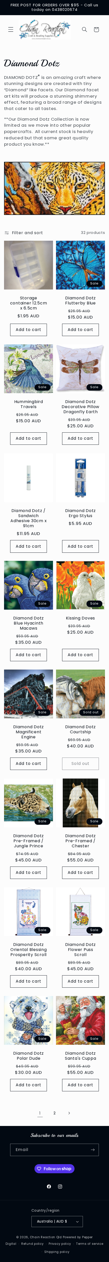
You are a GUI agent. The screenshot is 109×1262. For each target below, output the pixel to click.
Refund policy (32, 1244)
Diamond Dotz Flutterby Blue (80, 301)
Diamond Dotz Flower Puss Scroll (80, 949)
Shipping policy (56, 1252)
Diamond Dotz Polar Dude (28, 1056)
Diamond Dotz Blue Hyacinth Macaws (28, 623)
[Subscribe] (93, 1150)
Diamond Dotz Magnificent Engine (28, 732)
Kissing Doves (80, 618)
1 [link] (40, 1113)
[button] (10, 29)
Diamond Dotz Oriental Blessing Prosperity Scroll (28, 949)
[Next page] (69, 1113)
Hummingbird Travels (28, 405)
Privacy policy (60, 1244)
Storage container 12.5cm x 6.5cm (28, 303)
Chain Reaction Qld (46, 1237)
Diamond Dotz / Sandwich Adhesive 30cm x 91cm (28, 518)
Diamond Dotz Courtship (80, 730)
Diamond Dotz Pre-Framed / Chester (80, 841)
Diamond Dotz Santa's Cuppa (80, 1056)
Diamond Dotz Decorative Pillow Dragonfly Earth (80, 407)
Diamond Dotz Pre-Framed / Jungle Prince (28, 841)
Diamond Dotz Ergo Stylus (80, 513)
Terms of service (89, 1244)
